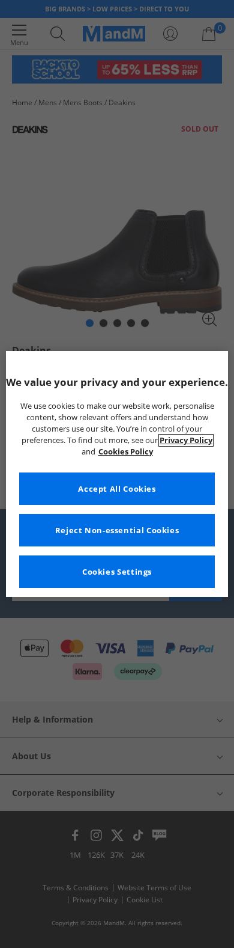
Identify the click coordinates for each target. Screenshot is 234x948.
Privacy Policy (186, 440)
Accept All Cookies (116, 489)
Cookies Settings (117, 572)
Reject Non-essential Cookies (117, 530)
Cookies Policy (125, 452)
